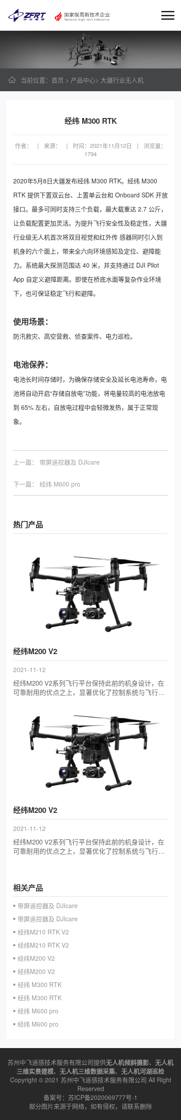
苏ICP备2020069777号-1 (103, 1097)
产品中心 (83, 79)
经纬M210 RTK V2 (43, 931)
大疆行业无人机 (122, 79)
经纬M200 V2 (36, 958)
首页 (57, 79)
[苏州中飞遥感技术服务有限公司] (59, 14)
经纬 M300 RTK (40, 984)
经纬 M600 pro (60, 483)
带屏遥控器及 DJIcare (70, 462)
